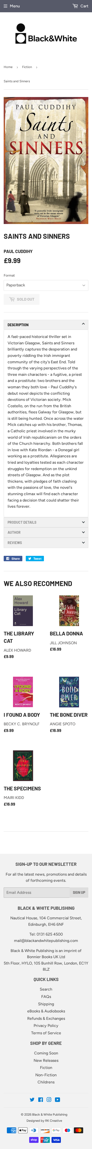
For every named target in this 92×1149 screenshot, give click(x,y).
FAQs (46, 996)
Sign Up (79, 892)
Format (9, 275)
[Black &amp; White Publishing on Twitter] (32, 1100)
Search (46, 989)
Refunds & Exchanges (46, 1018)
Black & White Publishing (49, 1114)
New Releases (46, 1060)
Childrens (46, 1082)
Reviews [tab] (15, 543)
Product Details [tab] (22, 522)
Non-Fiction (46, 1075)
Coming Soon (46, 1053)
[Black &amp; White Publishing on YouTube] (57, 1100)
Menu (15, 6)
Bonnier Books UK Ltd (46, 956)
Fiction (27, 67)
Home (8, 67)
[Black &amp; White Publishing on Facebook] (40, 1100)
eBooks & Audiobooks (46, 1011)
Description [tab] (18, 325)
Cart (83, 6)
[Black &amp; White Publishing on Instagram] (49, 1100)
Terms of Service (46, 1033)
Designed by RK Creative (44, 1120)
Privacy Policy (46, 1025)
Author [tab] (14, 532)
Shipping (46, 1004)
